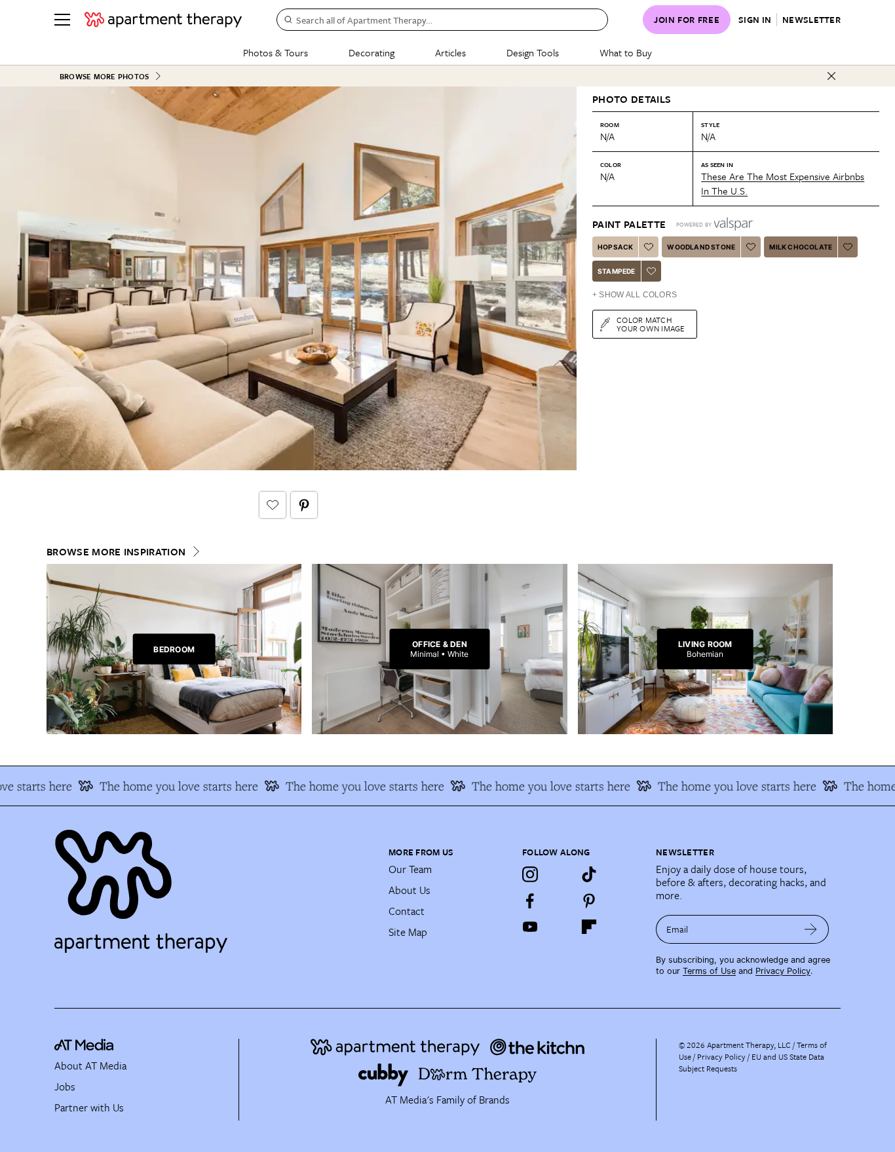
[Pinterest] (589, 900)
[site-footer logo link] (83, 1046)
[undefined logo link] (163, 20)
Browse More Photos (104, 76)
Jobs (64, 1086)
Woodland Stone (701, 247)
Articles (450, 52)
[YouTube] (530, 927)
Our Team (410, 869)
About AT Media (90, 1065)
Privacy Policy (782, 971)
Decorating (371, 52)
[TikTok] (589, 874)
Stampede (617, 271)
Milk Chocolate (800, 247)
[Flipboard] (589, 927)
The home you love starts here (164, 786)
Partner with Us (89, 1107)
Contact (407, 911)
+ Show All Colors (634, 294)
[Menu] (62, 20)
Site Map (408, 932)
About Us (409, 890)
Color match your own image (651, 324)
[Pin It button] (304, 505)
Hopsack (615, 247)
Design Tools (532, 52)
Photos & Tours (275, 52)
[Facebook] (530, 900)
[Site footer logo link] (213, 885)
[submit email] (811, 929)
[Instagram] (530, 874)
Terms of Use (709, 971)
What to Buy (626, 52)
